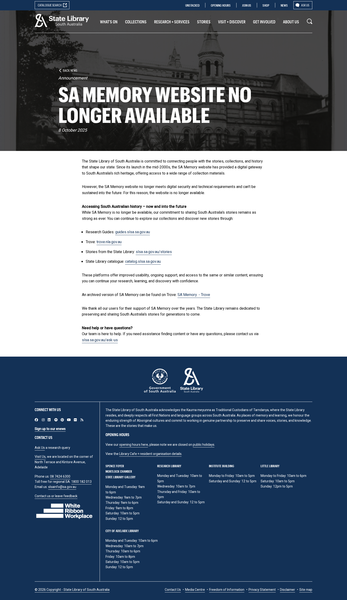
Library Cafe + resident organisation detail (149, 453)
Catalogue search (50, 5)
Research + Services (172, 21)
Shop (265, 5)
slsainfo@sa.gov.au (62, 486)
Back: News (70, 70)
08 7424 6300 (60, 476)
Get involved (264, 21)
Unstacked (192, 5)
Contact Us (173, 589)
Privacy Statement (262, 589)
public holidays (203, 444)
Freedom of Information (226, 589)
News (284, 5)
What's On (109, 21)
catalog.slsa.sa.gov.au (143, 261)
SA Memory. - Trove (194, 295)
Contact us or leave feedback (56, 496)
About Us (291, 21)
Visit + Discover (231, 21)
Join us (246, 5)
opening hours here (133, 444)
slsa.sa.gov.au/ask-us (100, 340)
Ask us (305, 5)
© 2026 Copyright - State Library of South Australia (72, 589)
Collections (136, 21)
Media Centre (195, 589)
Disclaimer (287, 589)
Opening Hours (221, 5)
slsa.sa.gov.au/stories (154, 252)
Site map (305, 589)
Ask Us (40, 447)
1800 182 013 (81, 481)
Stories (204, 21)
